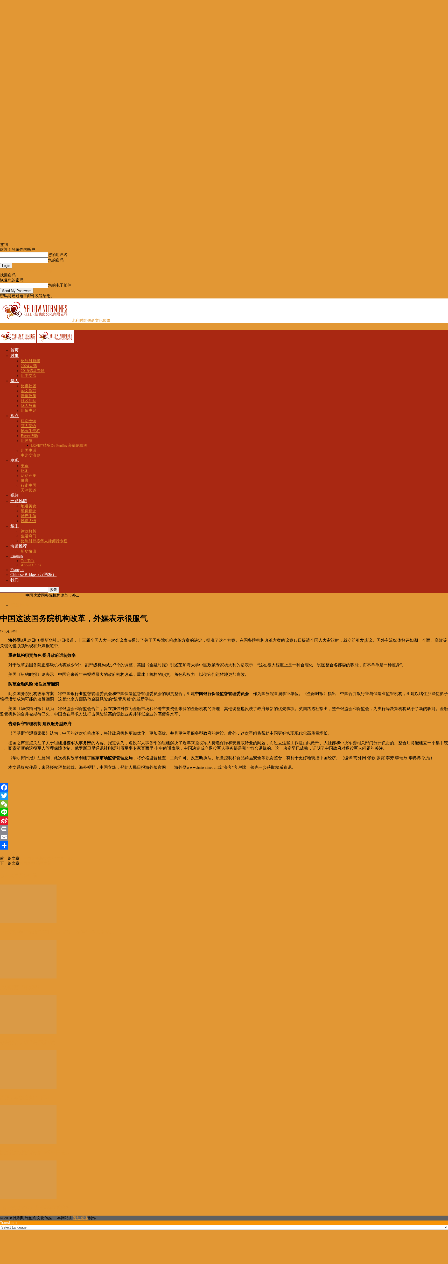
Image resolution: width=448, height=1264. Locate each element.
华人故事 (28, 406)
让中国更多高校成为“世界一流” (46, 858)
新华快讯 (28, 551)
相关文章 (9, 875)
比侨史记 (28, 410)
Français (17, 569)
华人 (14, 380)
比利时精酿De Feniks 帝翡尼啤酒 (59, 445)
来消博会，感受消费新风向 (28, 1042)
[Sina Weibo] (224, 820)
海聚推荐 (18, 546)
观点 (14, 415)
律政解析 (28, 531)
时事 (14, 355)
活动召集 (28, 475)
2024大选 (29, 366)
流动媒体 (80, 1218)
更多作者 (28, 875)
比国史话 (28, 450)
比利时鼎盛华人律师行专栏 (44, 541)
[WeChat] (224, 804)
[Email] (224, 837)
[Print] (224, 829)
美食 (25, 466)
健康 (25, 480)
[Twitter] (224, 796)
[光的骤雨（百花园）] (28, 977)
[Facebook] (224, 787)
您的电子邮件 (59, 285)
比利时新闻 (30, 361)
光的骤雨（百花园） (21, 987)
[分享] (224, 845)
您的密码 (56, 260)
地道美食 (28, 506)
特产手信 (28, 516)
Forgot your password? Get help (26, 270)
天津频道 (28, 490)
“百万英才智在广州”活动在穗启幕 (35, 1207)
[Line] (224, 812)
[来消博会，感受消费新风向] (28, 1032)
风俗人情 (28, 521)
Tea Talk (27, 561)
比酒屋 (26, 441)
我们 (14, 580)
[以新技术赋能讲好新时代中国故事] (28, 1143)
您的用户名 (57, 255)
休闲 (25, 471)
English (16, 556)
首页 (14, 350)
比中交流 (28, 376)
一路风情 (18, 501)
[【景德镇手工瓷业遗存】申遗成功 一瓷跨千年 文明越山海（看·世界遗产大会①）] (28, 922)
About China (31, 565)
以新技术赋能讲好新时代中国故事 (35, 1152)
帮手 (14, 526)
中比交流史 (30, 455)
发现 (14, 460)
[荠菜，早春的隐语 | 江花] (28, 1087)
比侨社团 (28, 386)
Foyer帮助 (29, 436)
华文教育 (28, 391)
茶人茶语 (28, 426)
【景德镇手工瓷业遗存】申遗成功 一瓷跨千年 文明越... (57, 932)
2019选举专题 (33, 371)
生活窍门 (28, 536)
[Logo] (18, 341)
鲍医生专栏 (30, 431)
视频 (14, 495)
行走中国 (28, 485)
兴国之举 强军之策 (35, 863)
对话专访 (28, 421)
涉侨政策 (28, 396)
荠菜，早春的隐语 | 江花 (25, 1097)
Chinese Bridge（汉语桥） (33, 574)
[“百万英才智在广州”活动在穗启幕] (28, 1198)
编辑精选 (28, 511)
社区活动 (28, 401)
